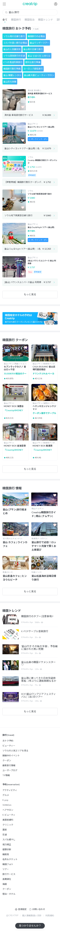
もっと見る (30, 294)
